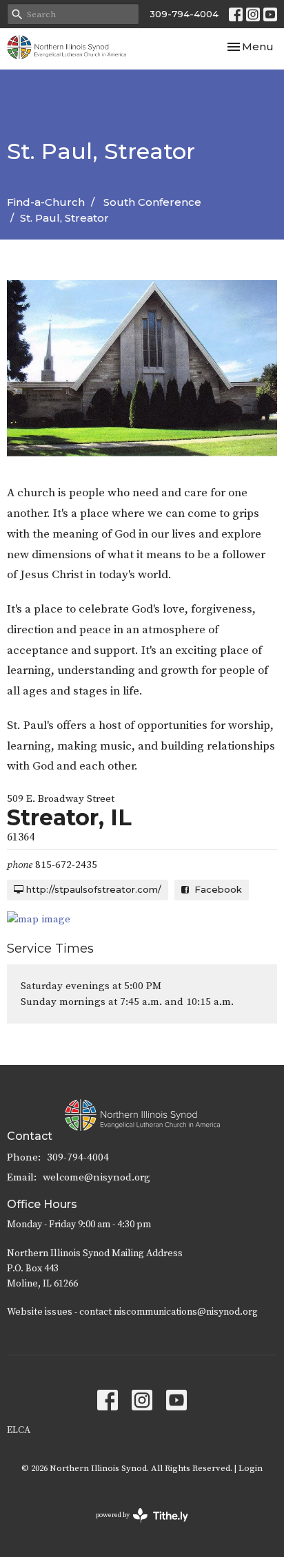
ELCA (18, 1430)
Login (251, 1468)
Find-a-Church (46, 202)
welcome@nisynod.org (96, 1177)
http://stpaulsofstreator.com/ (92, 889)
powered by (134, 1527)
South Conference (152, 202)
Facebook (215, 889)
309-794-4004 (184, 13)
